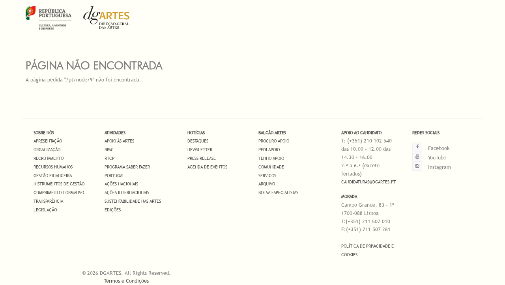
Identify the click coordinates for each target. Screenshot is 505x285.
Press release (201, 158)
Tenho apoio (271, 158)
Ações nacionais (121, 184)
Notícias (196, 133)
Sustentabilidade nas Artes (133, 201)
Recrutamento (49, 158)
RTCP (109, 158)
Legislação (45, 210)
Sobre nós (44, 133)
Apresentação (48, 141)
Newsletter (199, 149)
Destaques (197, 141)
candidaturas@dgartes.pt (368, 182)
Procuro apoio (273, 141)
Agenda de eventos (207, 167)
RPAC (109, 149)
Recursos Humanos (53, 167)
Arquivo (266, 184)
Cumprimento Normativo (59, 192)
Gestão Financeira (53, 175)
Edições (113, 210)
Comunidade (271, 167)
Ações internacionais (127, 192)
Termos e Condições (126, 280)
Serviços (267, 175)
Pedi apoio (269, 149)
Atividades (115, 133)
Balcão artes (272, 133)
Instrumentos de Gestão (59, 184)
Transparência (48, 201)
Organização (47, 149)
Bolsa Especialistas (278, 192)
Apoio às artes (119, 141)
